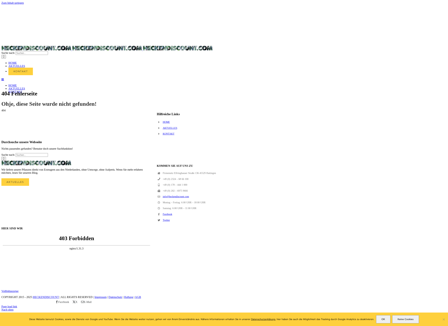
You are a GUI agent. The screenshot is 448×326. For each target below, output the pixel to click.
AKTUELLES (170, 128)
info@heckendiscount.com (176, 196)
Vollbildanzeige (10, 291)
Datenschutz (115, 297)
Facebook (167, 214)
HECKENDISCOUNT (46, 297)
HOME (166, 122)
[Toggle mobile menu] (2, 79)
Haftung (128, 297)
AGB (138, 297)
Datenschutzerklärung (263, 319)
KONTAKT (168, 133)
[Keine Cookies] (443, 319)
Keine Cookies (406, 319)
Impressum (100, 297)
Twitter (166, 220)
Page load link (9, 306)
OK (383, 319)
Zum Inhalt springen (12, 2)
